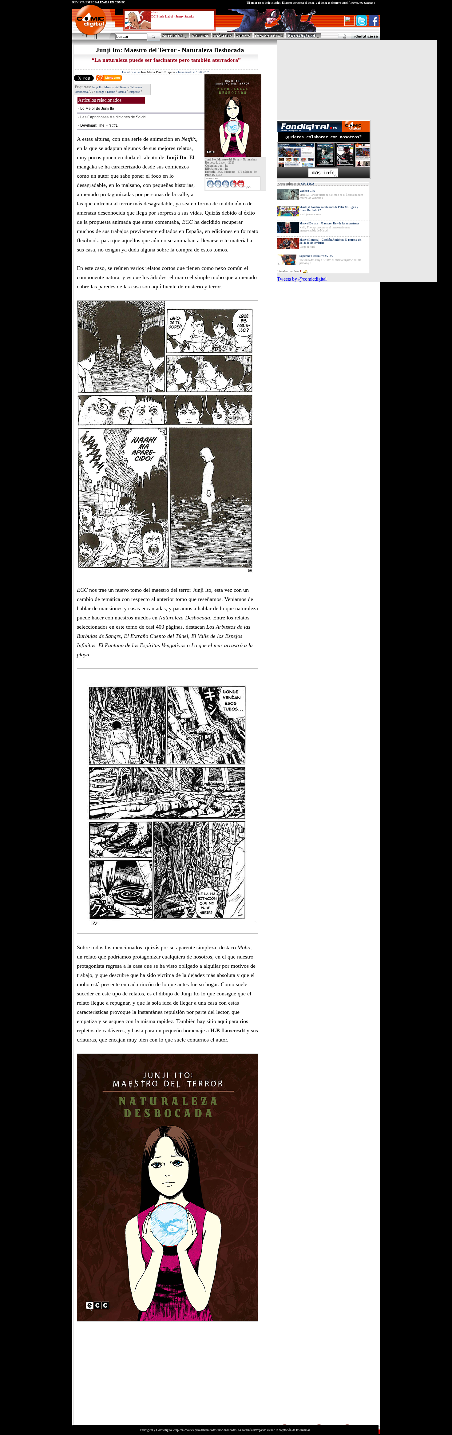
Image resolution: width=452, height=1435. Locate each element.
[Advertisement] (129, 1380)
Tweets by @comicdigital (302, 279)
